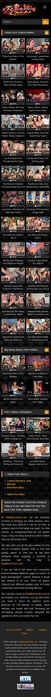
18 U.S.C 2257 (14, 630)
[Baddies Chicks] (20, 10)
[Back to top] (42, 688)
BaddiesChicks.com (16, 517)
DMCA (29, 630)
